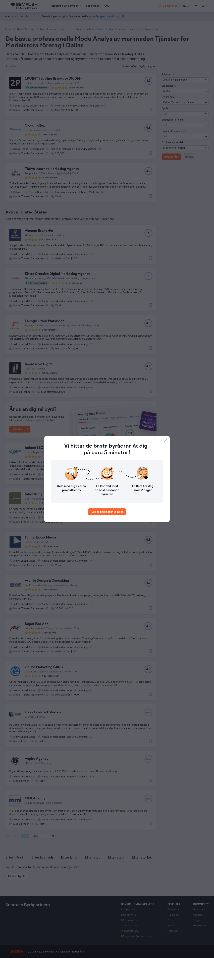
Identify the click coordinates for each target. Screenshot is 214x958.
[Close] (166, 440)
